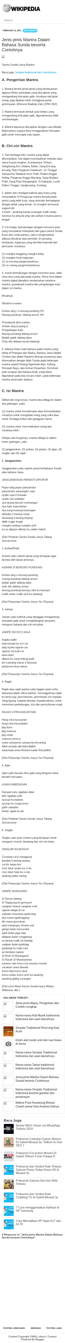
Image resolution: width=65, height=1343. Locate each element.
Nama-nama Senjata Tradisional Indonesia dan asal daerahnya (36, 1054)
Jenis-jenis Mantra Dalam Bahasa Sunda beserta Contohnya (37, 1079)
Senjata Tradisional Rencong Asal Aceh (37, 1029)
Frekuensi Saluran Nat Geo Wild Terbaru (36, 1182)
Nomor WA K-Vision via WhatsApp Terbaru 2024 (38, 1127)
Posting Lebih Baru (14, 1328)
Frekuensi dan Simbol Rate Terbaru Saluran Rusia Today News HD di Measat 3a (38, 1170)
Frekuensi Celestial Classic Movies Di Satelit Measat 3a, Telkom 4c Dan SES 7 (39, 1142)
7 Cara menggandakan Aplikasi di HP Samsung (37, 1209)
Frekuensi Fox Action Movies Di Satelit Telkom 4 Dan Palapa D (36, 1155)
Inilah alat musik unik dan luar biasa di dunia (38, 1042)
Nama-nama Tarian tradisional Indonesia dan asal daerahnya (35, 1066)
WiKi (34, 1336)
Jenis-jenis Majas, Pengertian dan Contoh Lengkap (37, 1005)
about (42, 1336)
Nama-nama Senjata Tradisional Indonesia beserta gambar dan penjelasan (36, 1093)
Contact (52, 1336)
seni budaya (30, 30)
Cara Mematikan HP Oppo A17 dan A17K (38, 1222)
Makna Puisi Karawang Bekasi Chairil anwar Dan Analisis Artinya (37, 1104)
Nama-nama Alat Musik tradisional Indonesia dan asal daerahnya (37, 1017)
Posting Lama (54, 1328)
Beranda (36, 1328)
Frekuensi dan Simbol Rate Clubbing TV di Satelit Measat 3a (37, 1195)
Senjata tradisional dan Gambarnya (35, 72)
